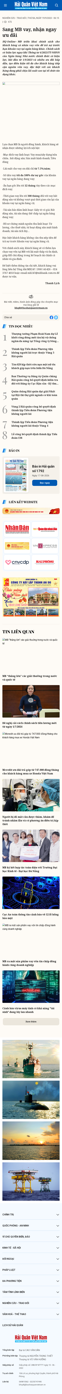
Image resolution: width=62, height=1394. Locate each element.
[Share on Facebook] (51, 317)
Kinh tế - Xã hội (11, 1247)
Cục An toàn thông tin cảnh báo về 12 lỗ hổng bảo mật (30, 916)
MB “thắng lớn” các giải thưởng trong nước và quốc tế (29, 677)
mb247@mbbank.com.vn (42, 273)
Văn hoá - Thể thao (14, 1314)
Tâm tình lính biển (13, 1292)
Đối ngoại (8, 1258)
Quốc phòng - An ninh (15, 1225)
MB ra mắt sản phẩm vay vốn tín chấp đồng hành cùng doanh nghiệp (29, 963)
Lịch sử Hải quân (12, 1325)
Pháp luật (8, 1269)
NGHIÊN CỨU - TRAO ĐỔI (14, 18)
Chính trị (8, 1214)
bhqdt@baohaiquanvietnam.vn (31, 307)
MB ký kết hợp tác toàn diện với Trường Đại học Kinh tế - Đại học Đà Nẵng (29, 869)
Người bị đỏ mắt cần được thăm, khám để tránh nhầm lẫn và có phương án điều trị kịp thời (30, 820)
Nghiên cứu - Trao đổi (15, 1303)
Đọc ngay (45, 482)
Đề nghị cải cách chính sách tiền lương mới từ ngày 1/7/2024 (29, 724)
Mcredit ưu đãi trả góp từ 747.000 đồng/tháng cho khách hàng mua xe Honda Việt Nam (30, 771)
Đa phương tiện (12, 1281)
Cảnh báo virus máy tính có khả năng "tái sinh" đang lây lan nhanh (28, 1010)
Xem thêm (31, 1021)
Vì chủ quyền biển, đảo (16, 1236)
